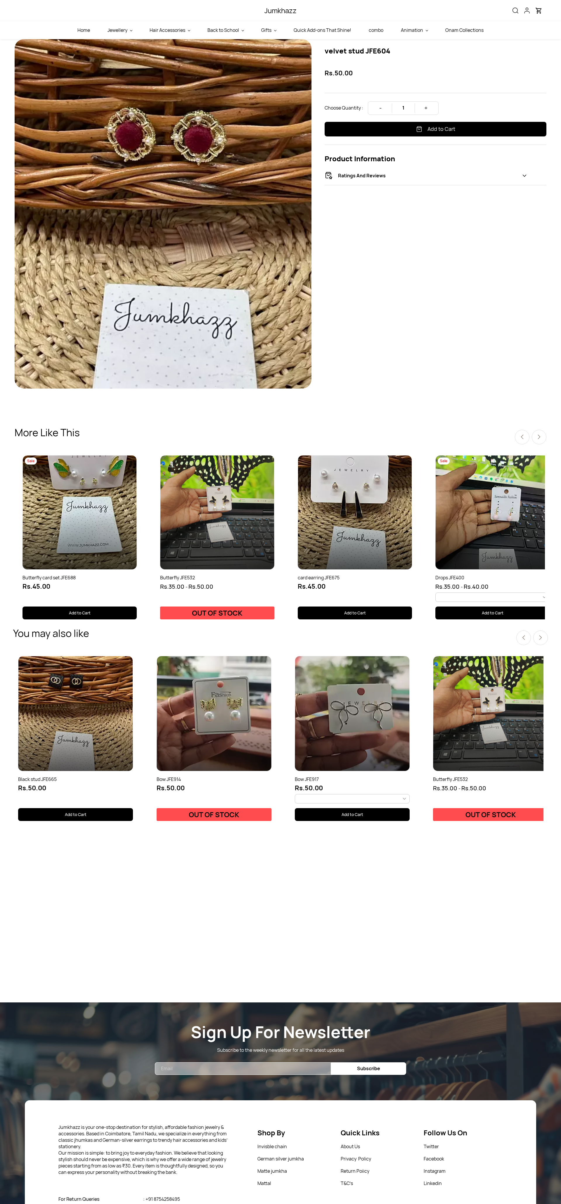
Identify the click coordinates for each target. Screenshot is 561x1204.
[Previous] (522, 437)
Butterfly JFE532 (177, 577)
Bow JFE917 (307, 779)
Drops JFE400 (449, 577)
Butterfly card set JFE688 (49, 577)
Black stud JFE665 (37, 779)
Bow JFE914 (169, 779)
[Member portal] (527, 10)
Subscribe (368, 1068)
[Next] (539, 437)
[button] (515, 10)
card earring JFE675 (319, 577)
